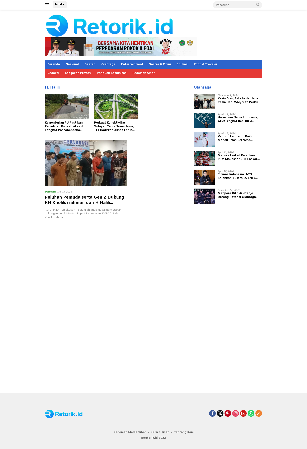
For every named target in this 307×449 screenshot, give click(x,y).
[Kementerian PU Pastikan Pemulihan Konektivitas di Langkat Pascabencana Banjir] (67, 106)
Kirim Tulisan (160, 432)
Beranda (53, 64)
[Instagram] (235, 413)
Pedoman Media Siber (130, 432)
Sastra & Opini (160, 64)
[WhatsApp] (251, 413)
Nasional (72, 64)
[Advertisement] (116, 245)
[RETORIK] (126, 25)
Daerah (90, 64)
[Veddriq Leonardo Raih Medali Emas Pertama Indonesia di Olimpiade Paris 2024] (204, 139)
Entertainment (132, 64)
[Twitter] (220, 413)
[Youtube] (243, 413)
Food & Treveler (205, 64)
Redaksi (53, 73)
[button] (258, 4)
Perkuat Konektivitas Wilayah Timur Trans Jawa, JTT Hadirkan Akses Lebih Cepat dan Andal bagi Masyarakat (114, 127)
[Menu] (48, 4)
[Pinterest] (228, 413)
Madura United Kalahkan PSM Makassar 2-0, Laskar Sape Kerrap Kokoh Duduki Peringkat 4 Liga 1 (237, 157)
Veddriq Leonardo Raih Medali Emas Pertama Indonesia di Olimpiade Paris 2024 (239, 138)
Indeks (59, 4)
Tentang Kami (184, 432)
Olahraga (108, 64)
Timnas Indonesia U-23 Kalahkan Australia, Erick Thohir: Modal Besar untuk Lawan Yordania (237, 176)
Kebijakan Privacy (78, 73)
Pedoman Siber (143, 73)
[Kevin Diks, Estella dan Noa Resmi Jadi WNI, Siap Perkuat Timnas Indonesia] (204, 101)
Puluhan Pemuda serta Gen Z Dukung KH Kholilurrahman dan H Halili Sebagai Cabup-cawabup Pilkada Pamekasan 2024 (84, 205)
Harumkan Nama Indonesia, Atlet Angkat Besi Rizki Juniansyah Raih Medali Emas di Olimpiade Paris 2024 (239, 119)
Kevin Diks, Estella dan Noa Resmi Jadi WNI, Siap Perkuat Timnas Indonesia (239, 100)
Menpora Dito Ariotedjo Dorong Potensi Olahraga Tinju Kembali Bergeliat (237, 195)
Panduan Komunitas (112, 73)
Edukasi (182, 64)
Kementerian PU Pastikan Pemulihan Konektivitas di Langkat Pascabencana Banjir (64, 127)
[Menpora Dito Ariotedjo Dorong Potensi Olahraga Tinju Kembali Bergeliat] (204, 196)
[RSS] (258, 413)
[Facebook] (212, 413)
